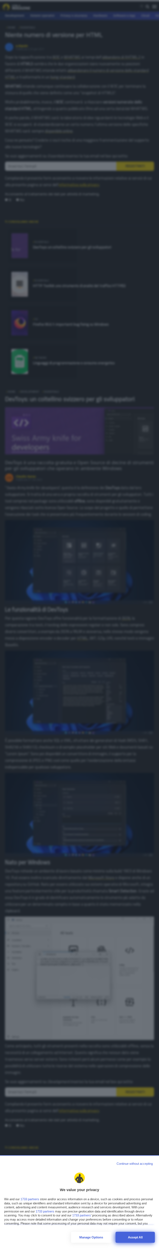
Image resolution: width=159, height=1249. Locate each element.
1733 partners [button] (29, 1199)
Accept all (135, 1237)
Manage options (91, 1237)
